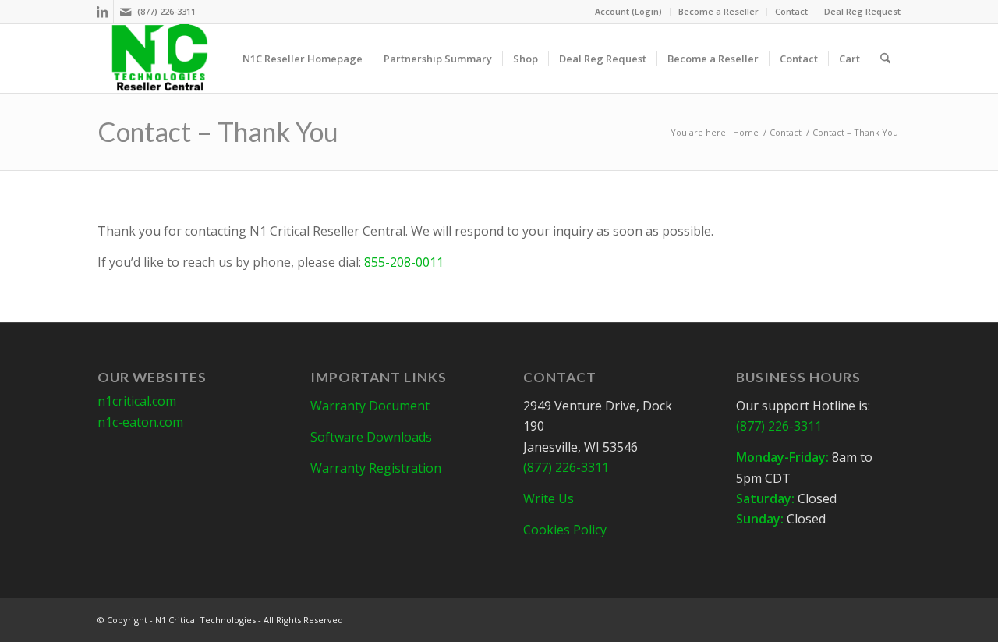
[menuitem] (629, 12)
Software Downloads (371, 436)
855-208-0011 (404, 262)
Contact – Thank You (217, 131)
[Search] (885, 58)
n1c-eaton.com (140, 422)
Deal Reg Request (862, 11)
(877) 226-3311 (166, 11)
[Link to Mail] (125, 11)
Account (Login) (628, 11)
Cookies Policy (565, 529)
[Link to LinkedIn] (101, 11)
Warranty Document (370, 405)
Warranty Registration (375, 468)
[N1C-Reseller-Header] (159, 58)
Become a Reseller (718, 11)
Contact (791, 11)
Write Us (548, 498)
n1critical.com (136, 401)
